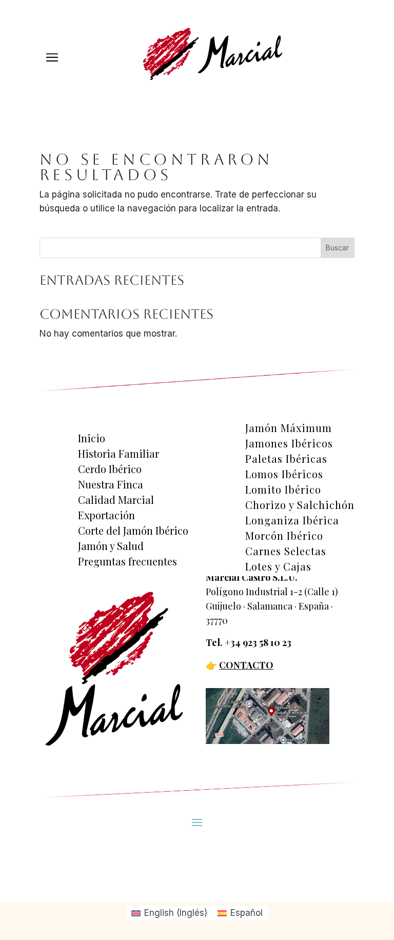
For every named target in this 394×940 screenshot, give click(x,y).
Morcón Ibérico (284, 535)
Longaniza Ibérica (292, 520)
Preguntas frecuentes (127, 561)
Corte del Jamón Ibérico (133, 530)
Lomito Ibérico (283, 489)
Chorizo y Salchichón (299, 505)
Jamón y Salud (111, 546)
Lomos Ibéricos (284, 474)
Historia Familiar (118, 453)
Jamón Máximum (288, 428)
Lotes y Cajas (278, 566)
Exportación (106, 515)
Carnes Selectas (285, 551)
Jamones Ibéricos (289, 443)
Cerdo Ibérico (110, 469)
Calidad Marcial (116, 499)
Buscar (337, 247)
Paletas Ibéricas (286, 458)
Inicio (91, 438)
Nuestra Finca (110, 484)
